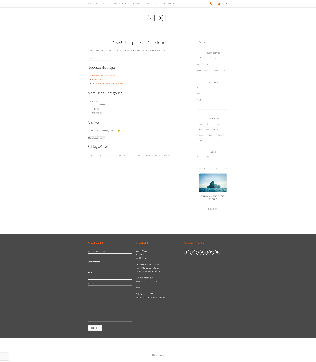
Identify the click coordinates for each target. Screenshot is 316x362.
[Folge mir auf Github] (211, 252)
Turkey (95, 101)
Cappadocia (101, 104)
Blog (105, 4)
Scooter (138, 155)
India (94, 109)
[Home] (158, 20)
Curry (99, 155)
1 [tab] (208, 209)
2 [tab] (211, 209)
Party (130, 155)
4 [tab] (216, 209)
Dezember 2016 (203, 157)
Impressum (169, 4)
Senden (94, 328)
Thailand (95, 113)
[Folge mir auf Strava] (205, 252)
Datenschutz (153, 4)
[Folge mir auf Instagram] (193, 252)
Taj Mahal (157, 155)
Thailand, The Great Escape (103, 75)
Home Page (92, 4)
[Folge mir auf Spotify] (217, 252)
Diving (107, 155)
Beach (91, 155)
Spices (147, 155)
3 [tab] (213, 209)
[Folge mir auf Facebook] (186, 252)
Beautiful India (98, 79)
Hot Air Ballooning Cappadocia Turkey (107, 83)
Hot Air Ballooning (119, 155)
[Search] (105, 59)
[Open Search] (227, 4)
